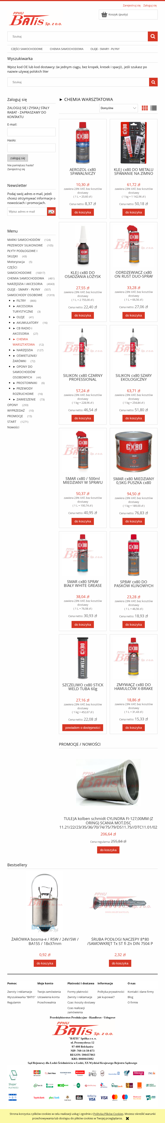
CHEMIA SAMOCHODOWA (25, 278)
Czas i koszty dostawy (81, 1002)
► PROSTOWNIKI (25, 383)
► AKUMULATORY (25, 323)
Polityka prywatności (111, 992)
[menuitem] (26, 49)
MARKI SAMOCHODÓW (23, 240)
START (11, 422)
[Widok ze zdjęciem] (145, 108)
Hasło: (11, 140)
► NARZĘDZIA (23, 350)
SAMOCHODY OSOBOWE (25, 295)
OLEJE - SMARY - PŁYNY (23, 289)
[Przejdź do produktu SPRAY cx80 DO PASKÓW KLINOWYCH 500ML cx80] (133, 555)
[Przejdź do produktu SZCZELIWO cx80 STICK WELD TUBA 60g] (83, 658)
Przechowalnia (46, 1002)
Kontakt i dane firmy (141, 992)
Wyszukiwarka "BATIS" (21, 997)
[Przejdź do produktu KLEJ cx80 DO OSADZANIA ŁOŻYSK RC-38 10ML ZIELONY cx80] (83, 246)
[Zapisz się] (51, 211)
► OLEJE (19, 317)
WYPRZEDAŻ (16, 410)
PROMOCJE (15, 416)
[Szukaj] (153, 36)
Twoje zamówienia (49, 992)
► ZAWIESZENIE (24, 399)
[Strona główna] (35, 17)
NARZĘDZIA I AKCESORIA (25, 284)
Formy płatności (77, 992)
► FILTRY (19, 300)
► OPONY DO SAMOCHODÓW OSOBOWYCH (24, 371)
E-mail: (12, 124)
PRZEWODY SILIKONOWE (25, 245)
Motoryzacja (16, 262)
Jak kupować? (106, 997)
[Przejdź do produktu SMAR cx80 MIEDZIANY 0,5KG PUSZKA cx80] (133, 452)
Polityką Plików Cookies (108, 1114)
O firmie (133, 1002)
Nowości (13, 427)
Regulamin (14, 1002)
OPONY (12, 405)
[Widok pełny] (154, 108)
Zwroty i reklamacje (19, 992)
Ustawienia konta (48, 997)
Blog (130, 997)
